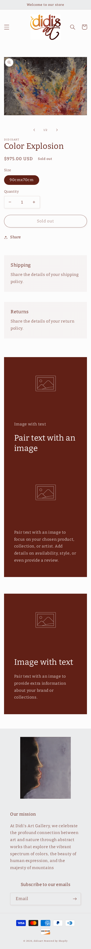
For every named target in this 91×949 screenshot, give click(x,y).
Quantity (11, 191)
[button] (6, 27)
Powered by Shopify (56, 941)
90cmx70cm (22, 180)
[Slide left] (34, 129)
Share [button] (15, 237)
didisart (38, 941)
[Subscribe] (75, 899)
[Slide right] (56, 129)
